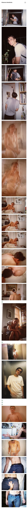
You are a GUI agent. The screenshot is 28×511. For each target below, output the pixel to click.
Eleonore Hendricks (7, 2)
